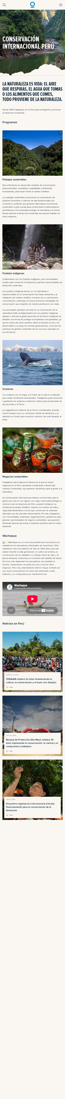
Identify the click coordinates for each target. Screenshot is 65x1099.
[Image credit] (63, 11)
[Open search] (4, 5)
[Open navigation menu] (61, 5)
